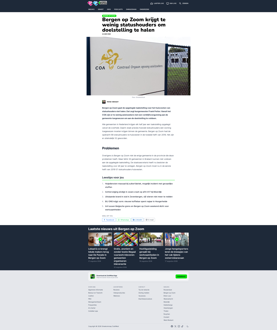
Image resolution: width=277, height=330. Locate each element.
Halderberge (168, 305)
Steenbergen (168, 308)
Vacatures (142, 296)
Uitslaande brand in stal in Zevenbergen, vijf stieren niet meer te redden (139, 197)
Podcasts (118, 9)
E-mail (151, 220)
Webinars (116, 296)
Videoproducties (119, 293)
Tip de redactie (143, 290)
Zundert (166, 317)
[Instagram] (179, 326)
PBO (89, 299)
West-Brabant (168, 320)
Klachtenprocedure (145, 299)
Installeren (181, 276)
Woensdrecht (168, 299)
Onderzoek (144, 9)
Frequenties (92, 305)
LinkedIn (138, 220)
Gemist (101, 9)
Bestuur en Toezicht (95, 293)
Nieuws (91, 9)
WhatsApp (125, 220)
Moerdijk (167, 302)
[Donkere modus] (188, 326)
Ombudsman (131, 9)
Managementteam (94, 302)
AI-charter (91, 308)
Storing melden (143, 293)
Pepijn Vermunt (113, 102)
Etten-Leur (167, 296)
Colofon (91, 296)
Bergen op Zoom (109, 16)
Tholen (166, 311)
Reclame (116, 290)
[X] (175, 326)
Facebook (110, 220)
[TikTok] (182, 326)
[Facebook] (172, 326)
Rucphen (167, 314)
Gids (109, 9)
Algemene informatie (95, 290)
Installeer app (93, 311)
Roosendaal (168, 290)
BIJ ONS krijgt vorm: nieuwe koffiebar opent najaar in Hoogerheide (136, 201)
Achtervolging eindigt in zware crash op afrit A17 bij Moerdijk (133, 192)
